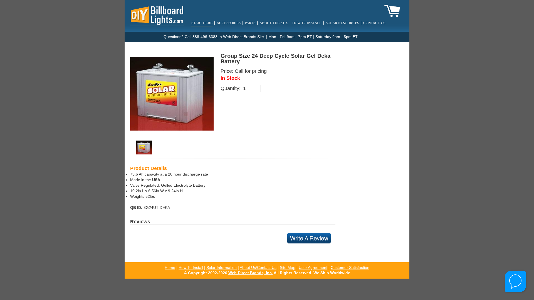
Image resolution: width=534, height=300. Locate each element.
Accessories (229, 23)
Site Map (287, 268)
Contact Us (374, 23)
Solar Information (221, 268)
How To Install (191, 268)
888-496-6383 (204, 37)
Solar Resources (342, 23)
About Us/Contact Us (258, 268)
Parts (250, 23)
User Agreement (313, 268)
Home (170, 268)
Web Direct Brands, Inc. (250, 273)
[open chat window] (515, 281)
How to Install (307, 23)
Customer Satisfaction (350, 268)
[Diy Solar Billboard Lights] (157, 15)
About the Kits (273, 23)
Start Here (201, 23)
